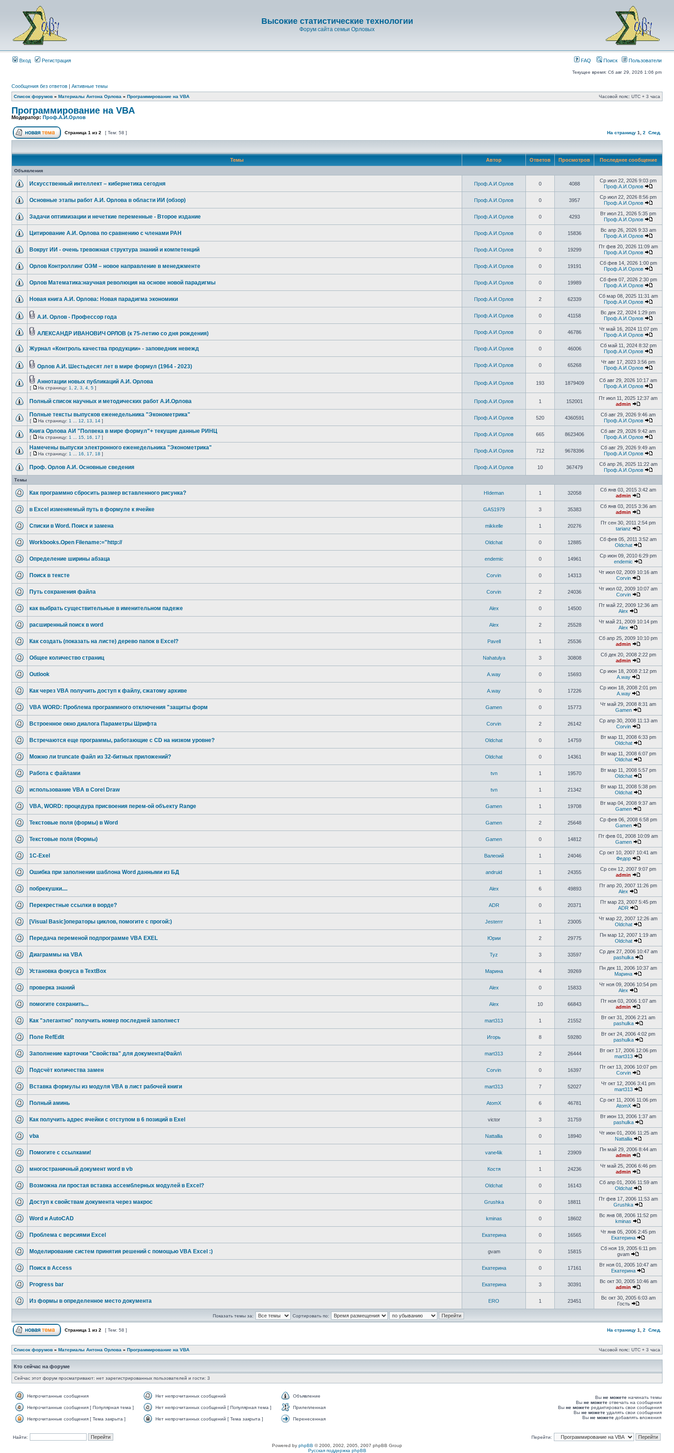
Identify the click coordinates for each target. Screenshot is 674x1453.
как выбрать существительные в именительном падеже (106, 608)
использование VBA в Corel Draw (74, 790)
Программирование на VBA (158, 96)
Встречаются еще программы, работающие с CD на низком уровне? (122, 740)
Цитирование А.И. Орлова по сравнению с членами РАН (105, 233)
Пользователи (644, 60)
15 (81, 437)
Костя (494, 1169)
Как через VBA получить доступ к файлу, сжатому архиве (108, 691)
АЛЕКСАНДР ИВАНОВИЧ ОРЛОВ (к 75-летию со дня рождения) (123, 333)
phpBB (305, 1445)
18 (97, 453)
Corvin (493, 575)
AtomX (493, 1103)
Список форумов (33, 96)
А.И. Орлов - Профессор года (77, 317)
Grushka (494, 1202)
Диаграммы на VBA (56, 954)
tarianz (623, 528)
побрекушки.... (48, 888)
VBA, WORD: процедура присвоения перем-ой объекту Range (112, 806)
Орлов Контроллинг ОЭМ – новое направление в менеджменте (114, 266)
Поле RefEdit (46, 1037)
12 (81, 420)
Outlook (39, 674)
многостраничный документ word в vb (81, 1169)
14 (97, 420)
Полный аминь (49, 1103)
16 (89, 437)
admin (623, 404)
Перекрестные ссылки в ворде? (73, 905)
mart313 (494, 1020)
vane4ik (494, 1152)
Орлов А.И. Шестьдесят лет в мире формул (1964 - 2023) (114, 366)
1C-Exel (39, 855)
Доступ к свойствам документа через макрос (91, 1202)
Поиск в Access (50, 1268)
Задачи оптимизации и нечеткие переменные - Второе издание (115, 216)
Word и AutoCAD (51, 1218)
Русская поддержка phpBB (337, 1450)
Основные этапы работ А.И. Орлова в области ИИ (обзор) (107, 200)
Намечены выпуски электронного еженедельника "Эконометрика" (120, 447)
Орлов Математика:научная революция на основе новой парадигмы (122, 282)
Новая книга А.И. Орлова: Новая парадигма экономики (103, 299)
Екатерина (494, 1235)
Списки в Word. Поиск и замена (71, 526)
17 (97, 437)
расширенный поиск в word (66, 625)
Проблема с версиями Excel (67, 1235)
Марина (494, 971)
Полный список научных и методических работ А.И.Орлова (110, 401)
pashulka (623, 957)
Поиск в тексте (49, 575)
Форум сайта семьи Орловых (337, 29)
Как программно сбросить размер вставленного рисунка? (107, 493)
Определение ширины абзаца (69, 559)
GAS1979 (494, 509)
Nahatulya (494, 658)
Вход (24, 60)
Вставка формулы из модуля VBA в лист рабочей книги (105, 1086)
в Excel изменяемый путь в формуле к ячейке (92, 509)
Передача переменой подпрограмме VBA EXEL (93, 938)
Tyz (494, 954)
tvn (494, 773)
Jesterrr (494, 921)
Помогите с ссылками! (60, 1152)
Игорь (494, 1037)
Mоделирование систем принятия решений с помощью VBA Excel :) (121, 1251)
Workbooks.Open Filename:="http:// (75, 542)
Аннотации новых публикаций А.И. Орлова (95, 381)
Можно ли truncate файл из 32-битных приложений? (100, 757)
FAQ (585, 60)
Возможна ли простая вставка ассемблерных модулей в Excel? (116, 1185)
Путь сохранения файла (62, 592)
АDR (494, 905)
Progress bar (46, 1284)
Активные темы (90, 86)
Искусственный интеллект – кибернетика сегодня (97, 183)
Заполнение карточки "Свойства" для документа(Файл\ (105, 1053)
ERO (493, 1301)
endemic (494, 559)
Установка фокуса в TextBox (67, 971)
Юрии (494, 938)
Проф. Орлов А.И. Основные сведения (81, 467)
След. (654, 132)
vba (34, 1136)
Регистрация (55, 60)
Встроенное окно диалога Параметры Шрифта (93, 724)
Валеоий (494, 855)
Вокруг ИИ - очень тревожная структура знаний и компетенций (114, 249)
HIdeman (494, 493)
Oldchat (494, 542)
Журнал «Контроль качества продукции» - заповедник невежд (114, 348)
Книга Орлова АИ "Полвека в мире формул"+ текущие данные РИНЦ (123, 431)
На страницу (621, 132)
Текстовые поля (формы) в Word (73, 822)
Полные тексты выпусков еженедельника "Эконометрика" (109, 414)
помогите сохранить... (58, 1004)
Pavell (494, 641)
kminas (494, 1218)
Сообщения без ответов (39, 86)
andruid (494, 872)
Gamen (494, 707)
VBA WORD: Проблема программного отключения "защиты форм (118, 707)
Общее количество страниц (66, 658)
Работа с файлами (54, 773)
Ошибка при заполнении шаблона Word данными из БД (104, 872)
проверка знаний (52, 987)
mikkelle (494, 526)
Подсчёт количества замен (66, 1070)
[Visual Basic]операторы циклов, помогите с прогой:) (100, 921)
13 (89, 420)
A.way (494, 674)
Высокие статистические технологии (337, 21)
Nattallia (494, 1136)
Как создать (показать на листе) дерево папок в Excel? (103, 641)
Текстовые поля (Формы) (63, 839)
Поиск (610, 60)
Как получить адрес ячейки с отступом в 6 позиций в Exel (107, 1119)
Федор (623, 858)
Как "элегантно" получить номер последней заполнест (104, 1020)
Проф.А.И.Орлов (64, 117)
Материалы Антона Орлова (90, 96)
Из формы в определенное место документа (90, 1301)
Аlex (494, 608)
